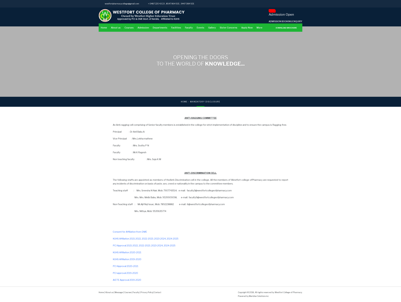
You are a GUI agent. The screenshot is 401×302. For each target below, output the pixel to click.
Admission (143, 27)
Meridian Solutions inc (259, 296)
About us (116, 27)
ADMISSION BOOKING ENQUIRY (285, 21)
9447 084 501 (187, 4)
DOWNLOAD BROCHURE (286, 28)
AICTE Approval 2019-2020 (127, 280)
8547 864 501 (173, 4)
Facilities (176, 27)
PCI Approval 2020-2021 (125, 266)
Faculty (189, 27)
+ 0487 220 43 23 (156, 4)
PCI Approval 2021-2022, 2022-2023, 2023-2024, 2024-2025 (144, 245)
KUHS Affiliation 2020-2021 (127, 252)
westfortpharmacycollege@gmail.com (122, 4)
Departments (160, 27)
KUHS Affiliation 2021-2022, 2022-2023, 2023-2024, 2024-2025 (145, 238)
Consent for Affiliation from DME (130, 231)
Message (119, 292)
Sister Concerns (228, 27)
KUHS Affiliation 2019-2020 (127, 259)
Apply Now (247, 27)
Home (104, 27)
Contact (157, 292)
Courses (129, 27)
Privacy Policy (147, 292)
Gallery (212, 27)
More (259, 27)
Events (200, 27)
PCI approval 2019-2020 (125, 273)
